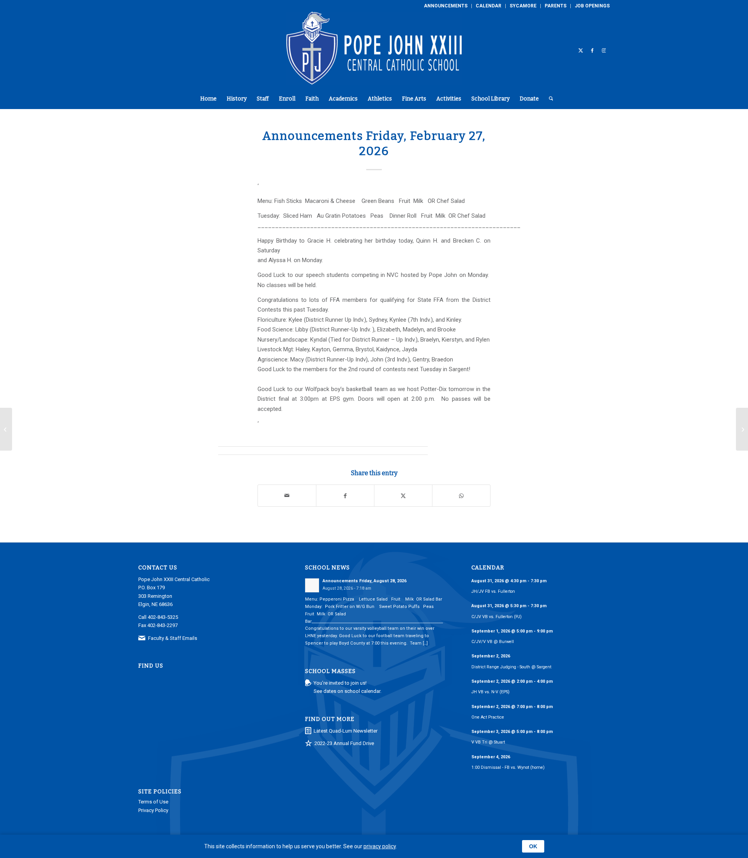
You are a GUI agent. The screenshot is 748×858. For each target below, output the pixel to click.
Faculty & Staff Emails (172, 638)
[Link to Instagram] (604, 50)
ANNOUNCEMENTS (446, 6)
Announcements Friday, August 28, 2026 (364, 580)
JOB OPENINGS (592, 6)
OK (533, 846)
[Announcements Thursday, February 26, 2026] (6, 429)
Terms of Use (153, 802)
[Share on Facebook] (345, 495)
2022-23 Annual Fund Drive (344, 743)
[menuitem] (446, 6)
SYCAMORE (523, 6)
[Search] (548, 99)
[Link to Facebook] (592, 50)
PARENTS (555, 6)
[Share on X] (403, 495)
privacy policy (379, 846)
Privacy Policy (153, 810)
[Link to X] (580, 50)
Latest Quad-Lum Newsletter (346, 731)
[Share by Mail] (287, 495)
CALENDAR (488, 6)
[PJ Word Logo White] (374, 50)
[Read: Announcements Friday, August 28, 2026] (312, 585)
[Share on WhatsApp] (461, 495)
